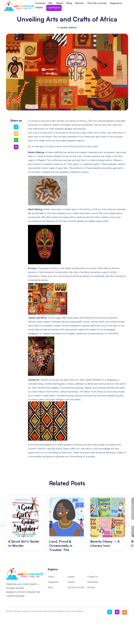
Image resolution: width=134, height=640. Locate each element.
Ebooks (71, 582)
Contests (40, 3)
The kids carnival (97, 3)
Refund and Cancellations (54, 611)
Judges (39, 7)
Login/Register (54, 7)
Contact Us (92, 576)
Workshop (92, 582)
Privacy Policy (37, 611)
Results (79, 3)
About (59, 3)
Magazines (116, 3)
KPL (51, 3)
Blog (69, 3)
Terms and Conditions (74, 611)
